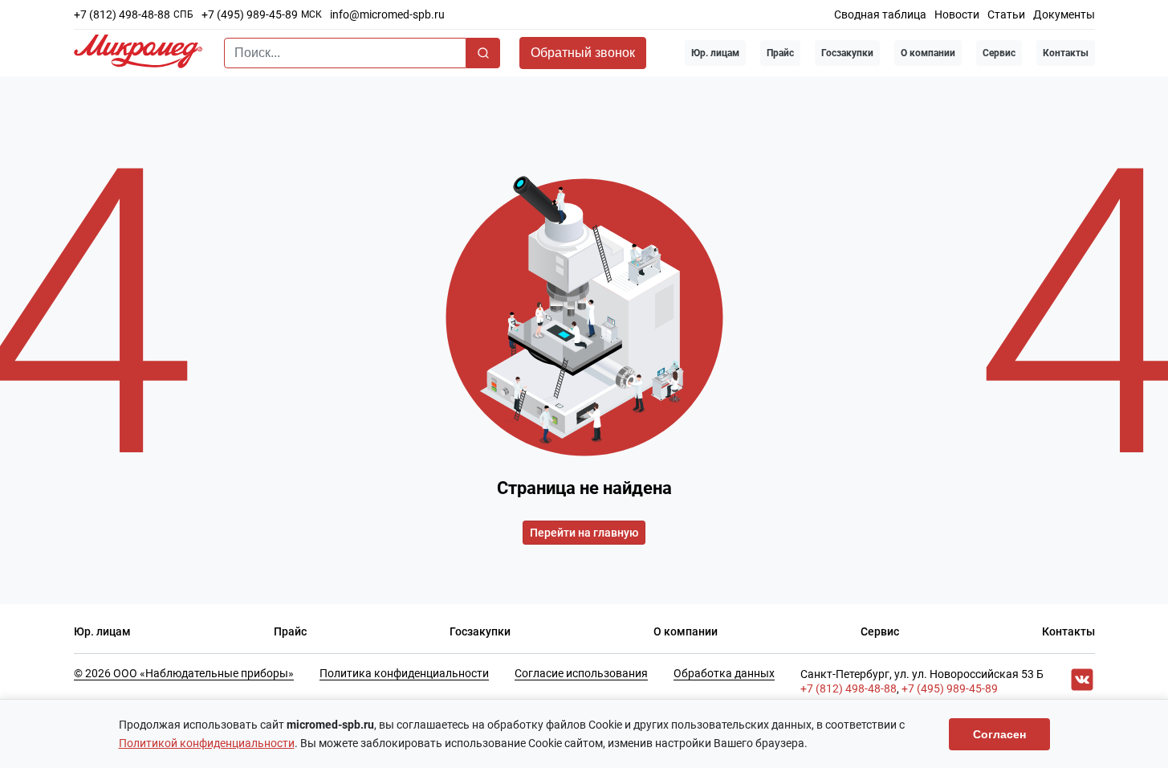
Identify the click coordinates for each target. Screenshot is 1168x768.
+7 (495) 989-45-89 (249, 14)
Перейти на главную (584, 532)
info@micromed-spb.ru (387, 14)
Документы (1064, 14)
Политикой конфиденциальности (207, 743)
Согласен (999, 734)
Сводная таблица (880, 14)
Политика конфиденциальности (404, 673)
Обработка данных (724, 673)
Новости (956, 14)
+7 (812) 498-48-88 (122, 14)
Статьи (1006, 14)
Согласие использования (581, 673)
